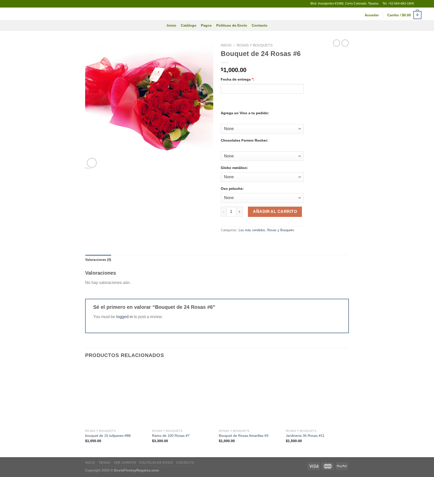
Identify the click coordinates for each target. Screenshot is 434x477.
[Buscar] (428, 15)
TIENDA (104, 462)
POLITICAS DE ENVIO (156, 462)
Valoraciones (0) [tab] (98, 260)
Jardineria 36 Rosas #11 (305, 436)
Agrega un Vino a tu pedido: (245, 113)
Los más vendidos (252, 230)
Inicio (171, 25)
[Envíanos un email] (422, 4)
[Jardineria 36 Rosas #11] (317, 396)
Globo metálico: (234, 168)
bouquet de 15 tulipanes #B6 (108, 436)
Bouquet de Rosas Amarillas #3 (243, 436)
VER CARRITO (125, 462)
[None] (221, 120)
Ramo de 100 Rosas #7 (171, 436)
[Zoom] (92, 163)
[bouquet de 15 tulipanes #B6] (116, 396)
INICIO (90, 462)
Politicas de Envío (231, 25)
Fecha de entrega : (237, 79)
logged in (124, 317)
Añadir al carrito (275, 211)
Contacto (259, 25)
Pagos (206, 25)
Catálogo (188, 25)
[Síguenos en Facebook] (418, 4)
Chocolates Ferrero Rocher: (244, 140)
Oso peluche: (232, 189)
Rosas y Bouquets (255, 45)
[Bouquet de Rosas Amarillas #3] (250, 396)
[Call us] (427, 4)
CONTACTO (185, 462)
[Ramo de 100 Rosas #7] (183, 396)
